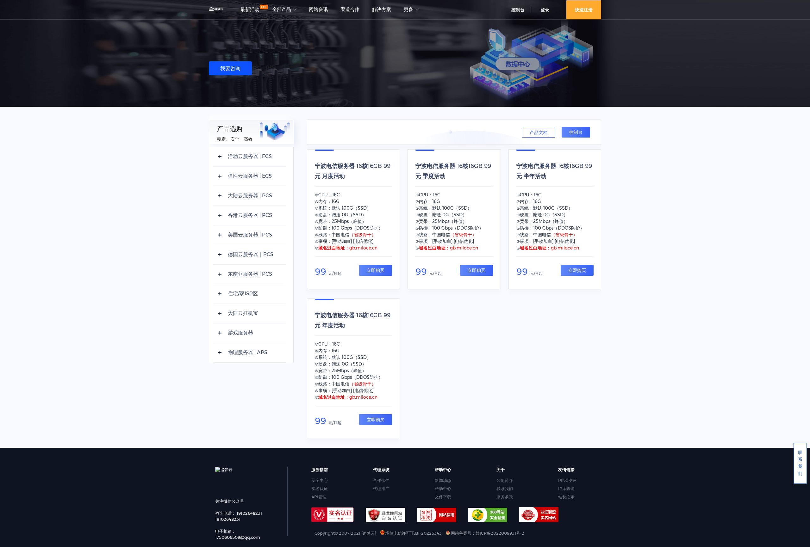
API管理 (319, 496)
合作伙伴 (381, 480)
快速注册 (584, 10)
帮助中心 (443, 488)
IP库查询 (566, 488)
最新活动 (249, 9)
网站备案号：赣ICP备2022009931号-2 (487, 533)
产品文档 (538, 132)
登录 (544, 10)
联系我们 (504, 488)
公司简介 (504, 480)
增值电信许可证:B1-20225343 (413, 533)
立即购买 (375, 270)
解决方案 (381, 9)
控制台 (576, 132)
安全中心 (319, 480)
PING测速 (567, 480)
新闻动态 (443, 480)
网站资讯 (318, 9)
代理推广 (381, 488)
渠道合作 (349, 9)
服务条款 (504, 496)
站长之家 (566, 496)
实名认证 (319, 488)
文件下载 (443, 496)
